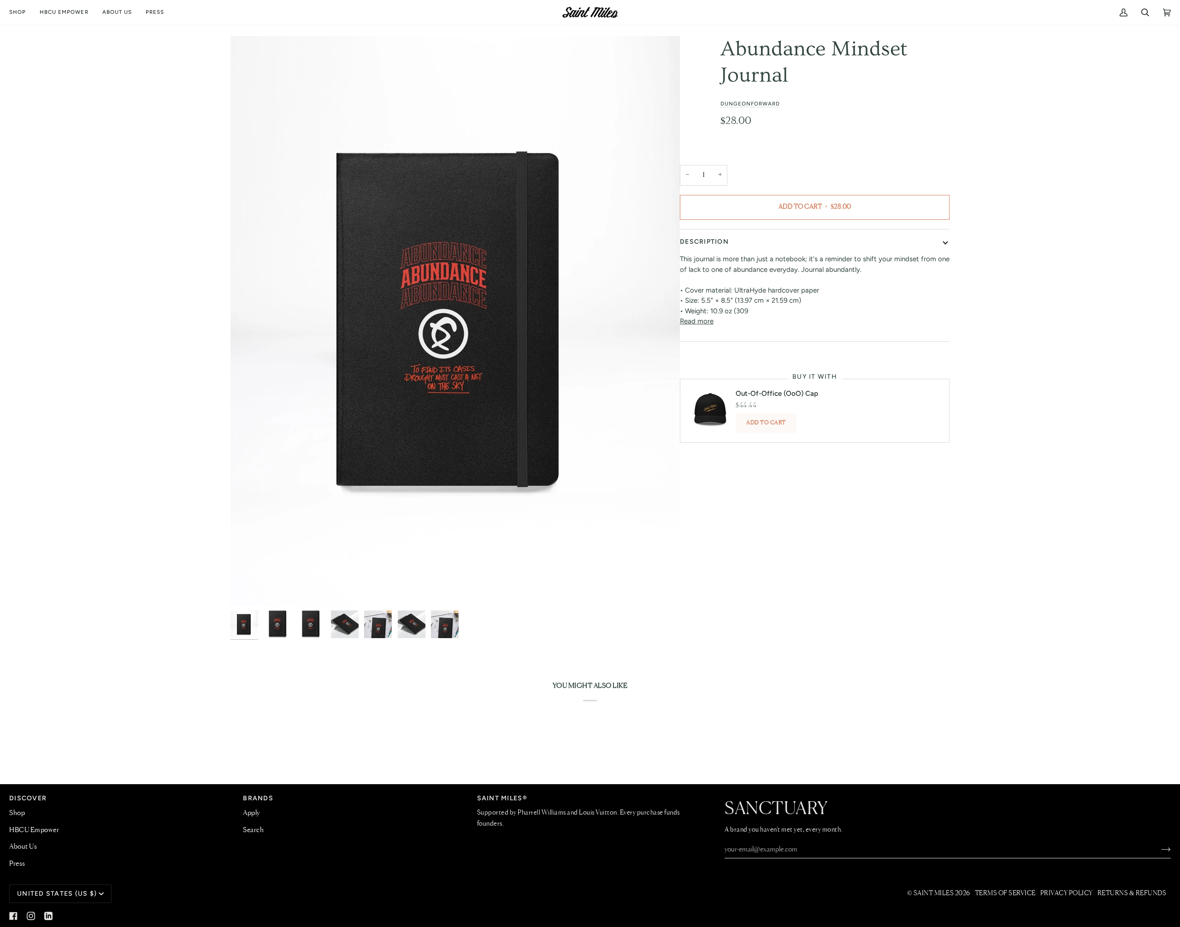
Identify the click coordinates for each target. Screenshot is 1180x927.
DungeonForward (750, 103)
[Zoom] (455, 321)
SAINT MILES (934, 893)
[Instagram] (31, 916)
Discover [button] (28, 798)
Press (17, 864)
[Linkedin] (48, 916)
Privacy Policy (1066, 893)
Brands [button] (258, 798)
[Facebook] (13, 916)
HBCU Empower (34, 830)
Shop (17, 813)
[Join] (1158, 849)
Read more (697, 321)
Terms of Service (1005, 893)
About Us (23, 847)
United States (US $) (57, 894)
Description (704, 242)
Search (253, 830)
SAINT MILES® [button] (502, 798)
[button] (21, 12)
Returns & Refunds (1132, 893)
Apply (251, 813)
